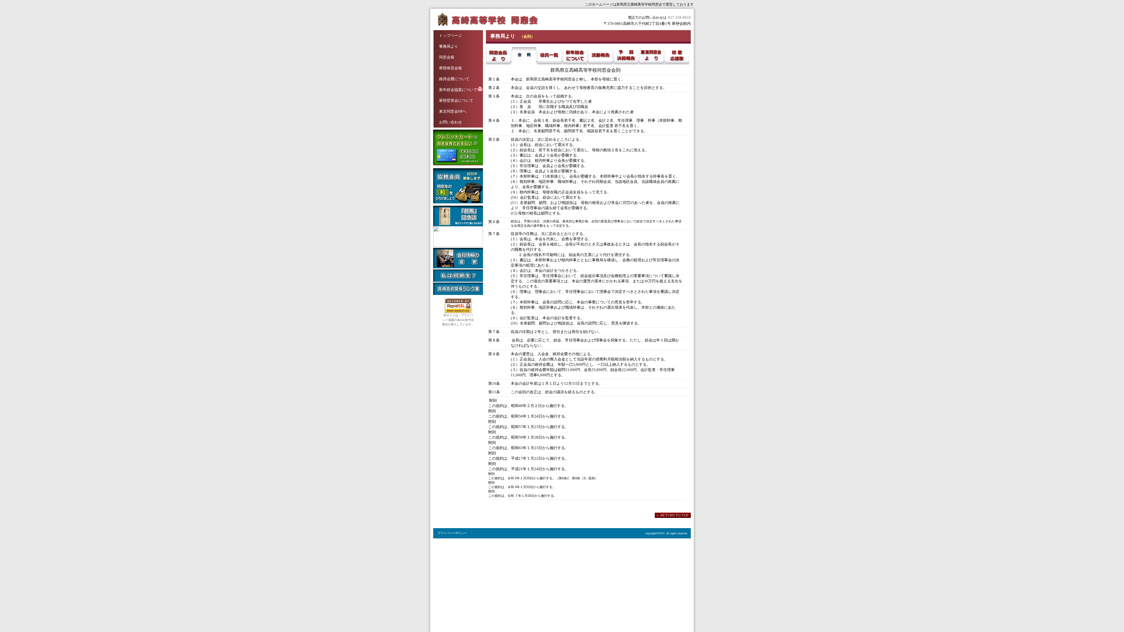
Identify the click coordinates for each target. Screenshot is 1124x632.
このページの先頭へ (673, 515)
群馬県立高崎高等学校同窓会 (491, 19)
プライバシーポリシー (452, 533)
